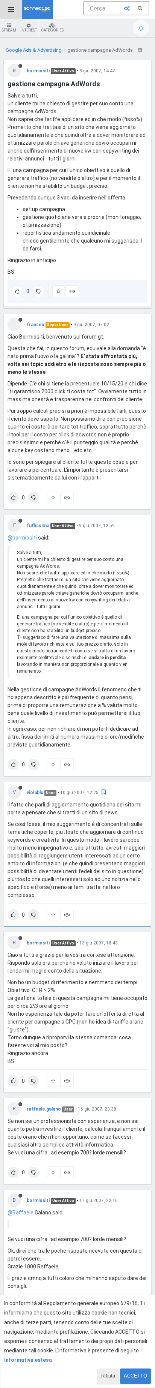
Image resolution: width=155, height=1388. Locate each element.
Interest (28, 30)
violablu (35, 792)
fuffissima (38, 525)
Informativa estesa (28, 1360)
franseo (35, 324)
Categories (52, 30)
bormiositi (38, 70)
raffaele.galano (44, 1109)
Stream (9, 30)
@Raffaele (20, 1213)
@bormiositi (22, 538)
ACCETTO (135, 1376)
